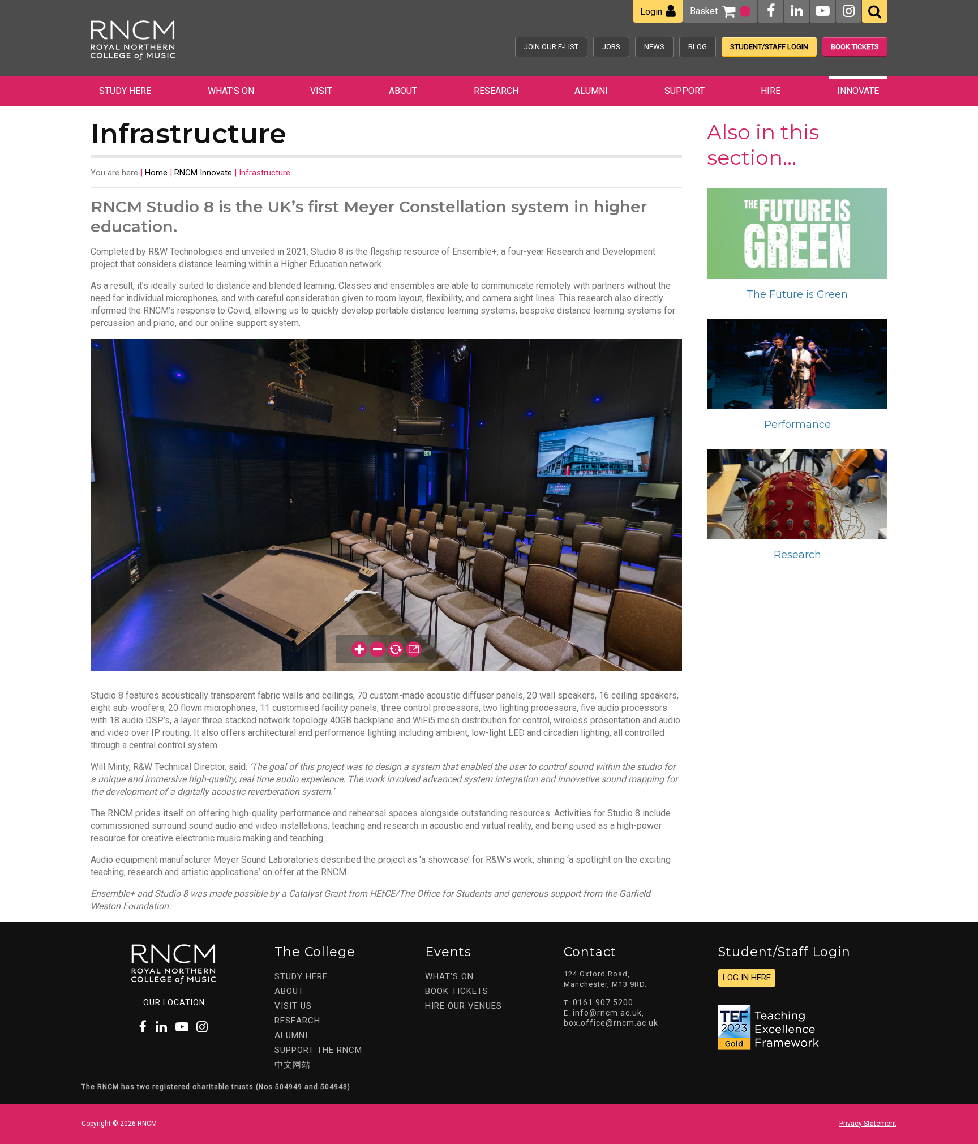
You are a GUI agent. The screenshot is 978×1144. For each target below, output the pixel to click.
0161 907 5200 (603, 1002)
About (403, 90)
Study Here (125, 90)
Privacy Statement (867, 1124)
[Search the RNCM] (874, 11)
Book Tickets (855, 46)
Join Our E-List (551, 46)
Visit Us (293, 1006)
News (654, 46)
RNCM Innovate (203, 173)
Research (496, 90)
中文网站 (292, 1065)
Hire (770, 90)
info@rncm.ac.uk (607, 1012)
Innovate (858, 90)
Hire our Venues (463, 1006)
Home (156, 173)
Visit (321, 90)
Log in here (747, 977)
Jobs (611, 46)
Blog (697, 46)
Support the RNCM (318, 1050)
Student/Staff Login (769, 46)
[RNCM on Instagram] (849, 11)
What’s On (231, 90)
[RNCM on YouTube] (823, 11)
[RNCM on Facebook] (771, 11)
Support (684, 90)
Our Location (174, 1002)
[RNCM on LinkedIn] (797, 11)
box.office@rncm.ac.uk (611, 1022)
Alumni (591, 90)
